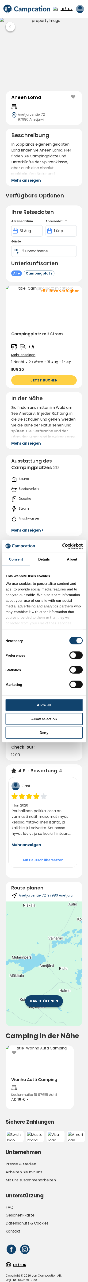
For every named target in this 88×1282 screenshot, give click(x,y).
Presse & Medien (21, 1164)
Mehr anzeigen (26, 845)
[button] (44, 337)
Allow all (44, 705)
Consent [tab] (16, 559)
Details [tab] (44, 559)
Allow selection (44, 719)
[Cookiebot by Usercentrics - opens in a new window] (63, 546)
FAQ (9, 1207)
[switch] (76, 655)
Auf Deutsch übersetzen (43, 860)
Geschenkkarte (20, 1215)
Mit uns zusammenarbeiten (31, 1180)
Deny (44, 733)
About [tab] (72, 559)
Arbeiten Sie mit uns (24, 1172)
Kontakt (13, 1231)
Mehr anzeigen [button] (26, 180)
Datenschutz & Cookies (27, 1223)
